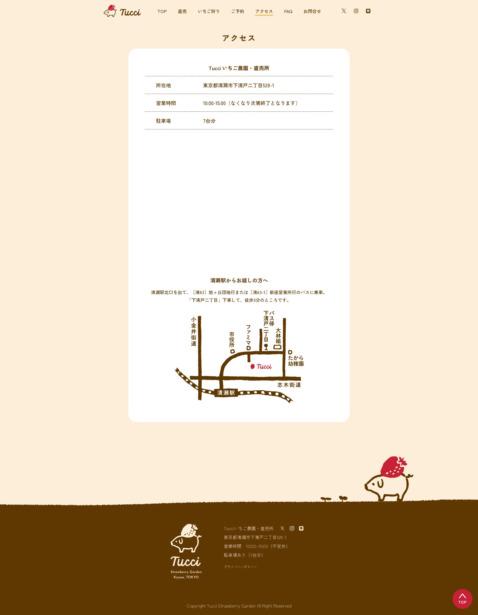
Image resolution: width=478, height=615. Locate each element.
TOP (162, 11)
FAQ (288, 11)
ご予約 (237, 11)
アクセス (264, 11)
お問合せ (312, 11)
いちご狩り (209, 11)
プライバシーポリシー (240, 567)
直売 (182, 11)
